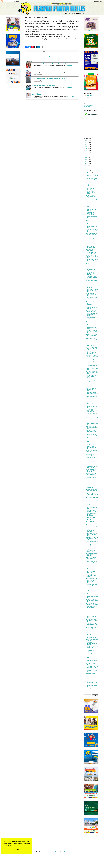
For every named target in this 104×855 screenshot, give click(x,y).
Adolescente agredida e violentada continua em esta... (92, 440)
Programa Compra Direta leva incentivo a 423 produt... (91, 192)
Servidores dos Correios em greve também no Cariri (91, 563)
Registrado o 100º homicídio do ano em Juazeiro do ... (91, 344)
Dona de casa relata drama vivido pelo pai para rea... (92, 647)
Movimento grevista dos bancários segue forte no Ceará (92, 372)
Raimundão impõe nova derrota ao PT (91, 585)
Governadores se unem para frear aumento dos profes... (92, 436)
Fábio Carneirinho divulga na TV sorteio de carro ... (92, 242)
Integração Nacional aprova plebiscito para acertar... (91, 675)
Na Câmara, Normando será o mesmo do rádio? (92, 588)
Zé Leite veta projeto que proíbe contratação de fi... (91, 620)
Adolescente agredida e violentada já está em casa (91, 398)
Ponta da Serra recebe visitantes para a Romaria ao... (91, 519)
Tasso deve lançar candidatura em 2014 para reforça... (91, 402)
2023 (86, 146)
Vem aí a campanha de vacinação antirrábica (91, 364)
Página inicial (52, 56)
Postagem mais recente (31, 56)
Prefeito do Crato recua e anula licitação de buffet (92, 511)
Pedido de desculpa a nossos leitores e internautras (91, 581)
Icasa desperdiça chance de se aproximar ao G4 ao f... (91, 235)
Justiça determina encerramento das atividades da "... (90, 550)
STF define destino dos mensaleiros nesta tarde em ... (92, 567)
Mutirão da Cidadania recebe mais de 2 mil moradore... (91, 470)
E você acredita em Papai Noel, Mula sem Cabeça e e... (92, 368)
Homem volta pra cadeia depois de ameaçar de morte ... (91, 406)
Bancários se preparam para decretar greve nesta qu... (91, 558)
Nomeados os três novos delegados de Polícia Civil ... (91, 331)
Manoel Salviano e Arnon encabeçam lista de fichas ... (91, 294)
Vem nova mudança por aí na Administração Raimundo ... (92, 571)
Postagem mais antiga (73, 56)
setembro (88, 172)
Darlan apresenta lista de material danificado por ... (92, 490)
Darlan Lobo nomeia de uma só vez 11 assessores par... (91, 188)
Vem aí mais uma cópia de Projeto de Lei (92, 664)
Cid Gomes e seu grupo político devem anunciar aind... (92, 299)
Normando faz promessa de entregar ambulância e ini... (92, 357)
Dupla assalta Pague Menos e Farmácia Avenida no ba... (91, 213)
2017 (86, 157)
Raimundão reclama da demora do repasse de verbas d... (91, 479)
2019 (86, 154)
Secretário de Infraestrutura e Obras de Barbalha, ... (92, 637)
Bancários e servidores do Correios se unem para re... (92, 323)
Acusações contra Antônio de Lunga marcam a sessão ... (92, 282)
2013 (86, 165)
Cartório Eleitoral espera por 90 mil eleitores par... (92, 522)
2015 (86, 161)
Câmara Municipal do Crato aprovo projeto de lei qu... (92, 616)
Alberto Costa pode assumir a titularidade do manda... (92, 494)
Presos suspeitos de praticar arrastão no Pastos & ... (91, 447)
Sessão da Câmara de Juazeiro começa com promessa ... (91, 286)
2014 (86, 163)
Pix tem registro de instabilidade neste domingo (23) (45, 85)
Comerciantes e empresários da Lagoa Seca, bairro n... (91, 352)
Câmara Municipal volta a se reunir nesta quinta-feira (91, 507)
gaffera (55, 851)
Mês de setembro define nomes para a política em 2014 (91, 685)
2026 (86, 140)
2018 (86, 156)
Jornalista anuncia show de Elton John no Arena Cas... (92, 205)
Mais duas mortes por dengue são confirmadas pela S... (92, 226)
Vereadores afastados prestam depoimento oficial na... (91, 327)
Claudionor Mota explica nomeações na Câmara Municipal (92, 180)
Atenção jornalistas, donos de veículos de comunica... (92, 530)
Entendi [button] (17, 849)
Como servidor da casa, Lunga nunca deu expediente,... (91, 273)
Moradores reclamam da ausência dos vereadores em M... (91, 451)
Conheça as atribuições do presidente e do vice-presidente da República (50, 78)
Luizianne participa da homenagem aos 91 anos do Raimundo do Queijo (50, 63)
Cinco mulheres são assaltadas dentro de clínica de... (91, 319)
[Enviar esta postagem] (44, 50)
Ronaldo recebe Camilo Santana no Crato (91, 444)
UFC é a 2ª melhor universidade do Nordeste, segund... (91, 652)
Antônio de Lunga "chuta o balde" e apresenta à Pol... (92, 290)
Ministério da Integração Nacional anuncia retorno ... (91, 218)
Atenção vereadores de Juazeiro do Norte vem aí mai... (91, 575)
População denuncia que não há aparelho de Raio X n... (91, 534)
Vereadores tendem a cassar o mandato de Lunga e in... (91, 503)
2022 (86, 148)
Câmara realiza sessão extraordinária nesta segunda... (91, 209)
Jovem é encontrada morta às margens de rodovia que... (92, 427)
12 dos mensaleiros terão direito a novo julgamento (91, 554)
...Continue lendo (68, 65)
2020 (86, 152)
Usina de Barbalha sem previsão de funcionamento (91, 546)
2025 (86, 142)
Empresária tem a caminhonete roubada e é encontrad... (92, 486)
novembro (88, 169)
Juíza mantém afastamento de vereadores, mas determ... (92, 499)
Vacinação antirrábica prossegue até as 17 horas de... (91, 239)
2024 (86, 144)
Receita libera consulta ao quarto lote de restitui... (92, 681)
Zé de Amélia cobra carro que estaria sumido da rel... (91, 277)
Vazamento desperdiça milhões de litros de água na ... (91, 431)
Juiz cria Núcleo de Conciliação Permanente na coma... (92, 633)
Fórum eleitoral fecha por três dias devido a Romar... (91, 608)
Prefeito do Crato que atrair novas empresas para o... (92, 201)
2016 (86, 159)
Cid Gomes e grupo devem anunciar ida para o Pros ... (92, 222)
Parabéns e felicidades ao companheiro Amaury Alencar (92, 526)
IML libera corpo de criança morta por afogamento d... (92, 629)
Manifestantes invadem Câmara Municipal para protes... (92, 592)
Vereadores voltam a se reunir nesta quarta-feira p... (92, 596)
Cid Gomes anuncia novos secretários (92, 640)
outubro (88, 170)
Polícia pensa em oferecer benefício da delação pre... (92, 261)
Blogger (66, 851)
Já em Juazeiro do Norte (91, 578)
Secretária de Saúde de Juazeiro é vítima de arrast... (91, 459)
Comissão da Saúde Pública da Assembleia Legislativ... (91, 643)
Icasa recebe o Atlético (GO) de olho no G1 (91, 250)
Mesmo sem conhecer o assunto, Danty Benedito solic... (92, 361)
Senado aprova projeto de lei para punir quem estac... (92, 538)
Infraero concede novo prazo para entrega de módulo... (91, 340)
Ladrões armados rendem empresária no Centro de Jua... (92, 230)
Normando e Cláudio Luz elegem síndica (91, 455)
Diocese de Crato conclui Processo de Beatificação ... (91, 514)
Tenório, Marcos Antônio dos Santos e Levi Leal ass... (91, 348)
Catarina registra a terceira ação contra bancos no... (92, 253)
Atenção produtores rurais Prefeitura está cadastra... (92, 656)
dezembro (88, 167)
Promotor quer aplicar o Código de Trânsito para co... (92, 624)
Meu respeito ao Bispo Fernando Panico (91, 311)
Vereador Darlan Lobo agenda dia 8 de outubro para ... (92, 256)
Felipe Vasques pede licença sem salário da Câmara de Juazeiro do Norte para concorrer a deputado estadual (54, 93)
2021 (86, 150)
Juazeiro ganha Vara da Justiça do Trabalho (91, 482)
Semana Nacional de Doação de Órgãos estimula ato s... (91, 381)
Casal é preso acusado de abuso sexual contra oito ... (92, 667)
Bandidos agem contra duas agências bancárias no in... (91, 265)
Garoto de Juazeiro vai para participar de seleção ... (91, 303)
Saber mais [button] (7, 845)
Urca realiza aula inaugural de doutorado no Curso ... (92, 385)
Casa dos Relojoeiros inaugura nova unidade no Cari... (92, 175)
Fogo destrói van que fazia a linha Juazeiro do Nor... (92, 678)
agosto (88, 688)
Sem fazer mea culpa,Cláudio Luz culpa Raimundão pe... (92, 466)
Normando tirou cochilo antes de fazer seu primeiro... (91, 474)
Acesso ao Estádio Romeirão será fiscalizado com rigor (91, 246)
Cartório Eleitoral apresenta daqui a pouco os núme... (92, 314)
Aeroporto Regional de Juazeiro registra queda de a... (92, 423)
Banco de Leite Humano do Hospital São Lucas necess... (92, 419)
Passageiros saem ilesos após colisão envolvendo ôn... (91, 410)
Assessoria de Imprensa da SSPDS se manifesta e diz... (92, 335)
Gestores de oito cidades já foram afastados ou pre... (92, 671)
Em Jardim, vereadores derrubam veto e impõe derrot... (92, 612)
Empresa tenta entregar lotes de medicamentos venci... (92, 393)
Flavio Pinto (89, 95)
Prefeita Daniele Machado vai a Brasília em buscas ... (92, 660)
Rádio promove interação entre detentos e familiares (91, 377)
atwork (88, 97)
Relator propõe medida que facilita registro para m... (92, 542)
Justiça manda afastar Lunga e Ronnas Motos (92, 604)
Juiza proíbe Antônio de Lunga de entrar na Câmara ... (91, 389)
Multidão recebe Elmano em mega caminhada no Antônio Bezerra (48, 71)
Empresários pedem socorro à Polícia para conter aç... (91, 307)
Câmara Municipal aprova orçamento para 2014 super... (92, 184)
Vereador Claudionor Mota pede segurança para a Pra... (92, 414)
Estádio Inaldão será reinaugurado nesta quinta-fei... (91, 196)
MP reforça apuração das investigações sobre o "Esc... (91, 269)
